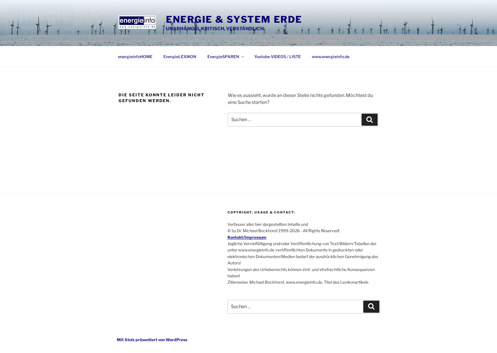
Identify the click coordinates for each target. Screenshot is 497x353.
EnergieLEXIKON (179, 56)
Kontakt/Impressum (247, 237)
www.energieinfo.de (330, 56)
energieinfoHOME (135, 56)
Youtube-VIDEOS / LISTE (277, 56)
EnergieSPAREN (223, 56)
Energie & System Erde (234, 19)
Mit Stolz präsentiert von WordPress (152, 339)
